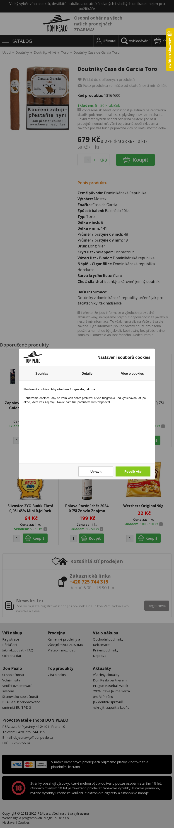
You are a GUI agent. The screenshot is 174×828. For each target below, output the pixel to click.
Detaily (87, 373)
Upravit (96, 471)
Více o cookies (132, 373)
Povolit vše (133, 471)
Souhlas (41, 373)
